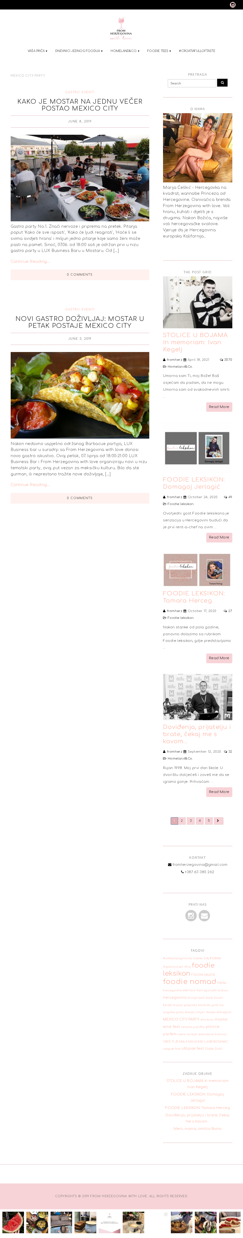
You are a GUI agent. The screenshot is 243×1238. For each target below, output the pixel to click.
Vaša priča (36, 51)
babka (198, 958)
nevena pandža (193, 1027)
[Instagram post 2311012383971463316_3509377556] (230, 1222)
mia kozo (207, 1019)
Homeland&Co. (124, 51)
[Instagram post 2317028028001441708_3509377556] (181, 1222)
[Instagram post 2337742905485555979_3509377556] (85, 1222)
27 (230, 611)
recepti (192, 1034)
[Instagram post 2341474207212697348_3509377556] (13, 1222)
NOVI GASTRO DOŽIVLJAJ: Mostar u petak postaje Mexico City (80, 322)
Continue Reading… (30, 262)
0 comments (80, 274)
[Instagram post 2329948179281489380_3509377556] (133, 1222)
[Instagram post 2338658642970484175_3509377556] (61, 1222)
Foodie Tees (157, 51)
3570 (228, 360)
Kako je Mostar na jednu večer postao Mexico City (79, 105)
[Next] (218, 821)
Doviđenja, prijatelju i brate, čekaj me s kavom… (197, 734)
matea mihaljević (219, 1012)
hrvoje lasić (196, 998)
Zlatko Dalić (214, 1049)
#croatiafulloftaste (197, 51)
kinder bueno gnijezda (180, 1005)
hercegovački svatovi (212, 990)
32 (230, 751)
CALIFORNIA (212, 958)
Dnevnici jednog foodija (77, 51)
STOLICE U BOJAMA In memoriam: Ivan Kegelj (195, 342)
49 (230, 497)
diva (187, 966)
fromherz (174, 360)
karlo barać (214, 998)
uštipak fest (193, 1048)
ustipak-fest (172, 1049)
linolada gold (208, 1005)
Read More (219, 407)
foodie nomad (190, 982)
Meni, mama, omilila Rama (198, 1129)
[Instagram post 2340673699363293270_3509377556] (37, 1222)
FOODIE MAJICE (203, 975)
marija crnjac (195, 1012)
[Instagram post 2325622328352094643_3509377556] (157, 1222)
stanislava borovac (212, 1034)
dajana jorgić (173, 966)
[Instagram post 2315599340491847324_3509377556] (205, 1222)
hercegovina (175, 997)
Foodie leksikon (181, 504)
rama (182, 1034)
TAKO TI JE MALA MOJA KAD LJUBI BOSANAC (195, 1041)
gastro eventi (79, 92)
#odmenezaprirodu (177, 958)
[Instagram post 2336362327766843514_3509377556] (109, 1222)
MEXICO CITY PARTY (181, 1019)
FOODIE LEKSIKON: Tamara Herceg (197, 1108)
